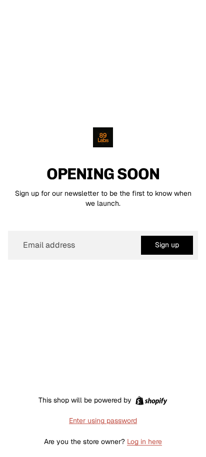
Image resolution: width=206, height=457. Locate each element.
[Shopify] (151, 400)
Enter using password (103, 420)
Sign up (167, 244)
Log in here (144, 441)
